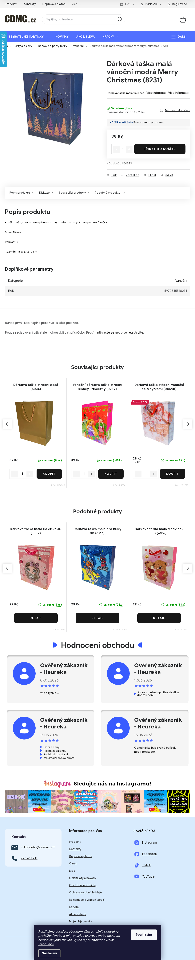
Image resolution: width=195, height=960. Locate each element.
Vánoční (181, 281)
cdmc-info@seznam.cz (38, 847)
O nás (73, 863)
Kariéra (74, 907)
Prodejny (11, 4)
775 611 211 (29, 858)
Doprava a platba (54, 4)
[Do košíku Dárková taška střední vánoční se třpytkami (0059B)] (172, 474)
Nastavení (49, 953)
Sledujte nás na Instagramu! (112, 783)
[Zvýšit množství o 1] (129, 149)
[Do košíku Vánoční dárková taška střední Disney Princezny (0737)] (111, 474)
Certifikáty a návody (82, 878)
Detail (36, 618)
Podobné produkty (107, 192)
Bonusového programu (148, 122)
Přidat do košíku (160, 149)
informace (46, 944)
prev (7, 424)
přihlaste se (105, 333)
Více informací (156, 93)
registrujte (135, 333)
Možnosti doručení (177, 110)
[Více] (179, 36)
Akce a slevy (77, 914)
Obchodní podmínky (82, 885)
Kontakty (30, 4)
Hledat (120, 19)
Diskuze (44, 192)
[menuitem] (28, 36)
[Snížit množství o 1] (116, 149)
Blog (72, 870)
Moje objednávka (80, 921)
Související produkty (72, 192)
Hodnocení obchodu (97, 645)
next (187, 424)
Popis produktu (20, 192)
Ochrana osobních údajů (85, 892)
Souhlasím (144, 935)
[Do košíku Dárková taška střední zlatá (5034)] (49, 474)
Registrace (179, 4)
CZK (128, 4)
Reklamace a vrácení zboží (87, 899)
